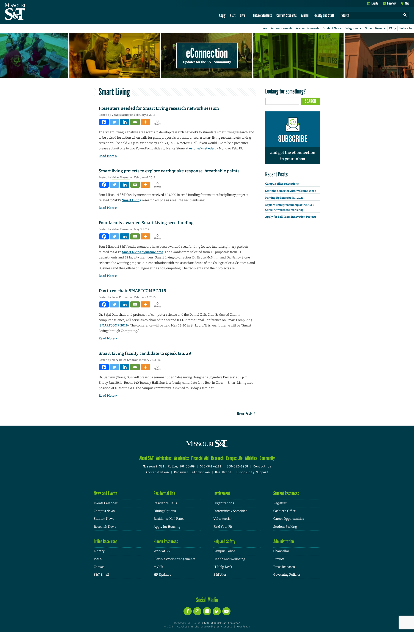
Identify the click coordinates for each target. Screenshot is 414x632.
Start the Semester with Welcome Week (290, 191)
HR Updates (162, 575)
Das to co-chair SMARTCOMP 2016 (132, 291)
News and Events (105, 493)
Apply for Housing (167, 527)
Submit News (373, 28)
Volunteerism (223, 519)
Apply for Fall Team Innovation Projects (291, 217)
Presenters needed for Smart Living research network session (159, 108)
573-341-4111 (210, 466)
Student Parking (285, 527)
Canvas (99, 567)
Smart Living (131, 200)
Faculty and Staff (324, 15)
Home (263, 28)
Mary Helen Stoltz (123, 360)
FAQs (392, 28)
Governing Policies (287, 575)
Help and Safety (224, 541)
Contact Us (262, 466)
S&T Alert (220, 575)
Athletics (251, 458)
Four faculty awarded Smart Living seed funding (146, 223)
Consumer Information (192, 472)
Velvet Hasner (121, 115)
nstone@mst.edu (201, 148)
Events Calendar (106, 503)
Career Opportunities (288, 519)
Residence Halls (165, 503)
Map (407, 3)
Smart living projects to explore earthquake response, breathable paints (169, 171)
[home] (29, 12)
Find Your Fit (222, 527)
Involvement (221, 493)
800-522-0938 (237, 466)
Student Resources (286, 493)
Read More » (108, 156)
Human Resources (166, 541)
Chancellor (281, 551)
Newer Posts (245, 413)
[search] (405, 15)
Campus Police (224, 551)
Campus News (104, 511)
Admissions (164, 458)
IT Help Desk (222, 567)
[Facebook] (104, 122)
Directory (392, 3)
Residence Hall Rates (169, 519)
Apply (222, 15)
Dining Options (165, 511)
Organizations (223, 503)
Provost (278, 559)
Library (99, 551)
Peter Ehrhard (121, 297)
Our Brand (223, 472)
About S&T (146, 458)
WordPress (243, 627)
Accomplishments (307, 28)
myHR (158, 567)
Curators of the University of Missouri (204, 627)
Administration (283, 541)
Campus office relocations (282, 184)
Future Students (262, 15)
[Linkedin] (124, 122)
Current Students (286, 15)
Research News (105, 527)
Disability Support (252, 472)
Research (217, 458)
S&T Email (101, 575)
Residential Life (164, 493)
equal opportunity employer (221, 623)
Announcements (281, 28)
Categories (351, 28)
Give (242, 15)
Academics (181, 458)
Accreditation (157, 472)
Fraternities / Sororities (230, 511)
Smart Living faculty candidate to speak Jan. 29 (145, 353)
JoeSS (98, 559)
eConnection (207, 53)
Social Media (207, 600)
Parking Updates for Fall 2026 (284, 198)
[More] (145, 122)
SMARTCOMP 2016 (114, 325)
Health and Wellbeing (229, 559)
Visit (233, 15)
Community (267, 458)
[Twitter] (114, 122)
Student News (332, 28)
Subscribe (406, 28)
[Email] (135, 122)
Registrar (280, 503)
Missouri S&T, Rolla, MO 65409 (168, 466)
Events (375, 3)
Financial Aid (200, 458)
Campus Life (234, 458)
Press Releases (284, 567)
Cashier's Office (284, 511)
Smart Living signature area (142, 252)
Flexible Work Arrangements (174, 559)
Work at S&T (163, 551)
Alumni (305, 15)
